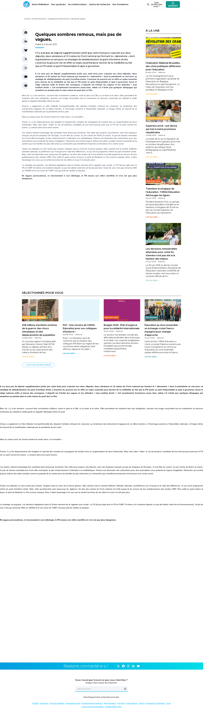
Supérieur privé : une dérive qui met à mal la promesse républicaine (161, 129)
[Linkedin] (133, 666)
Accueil (27, 19)
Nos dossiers (151, 317)
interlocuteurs (77, 4)
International (132, 703)
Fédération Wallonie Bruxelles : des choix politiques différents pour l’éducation (163, 66)
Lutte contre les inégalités (93, 707)
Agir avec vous (153, 181)
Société (35, 703)
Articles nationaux (39, 19)
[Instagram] (128, 666)
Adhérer (173, 6)
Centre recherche (99, 4)
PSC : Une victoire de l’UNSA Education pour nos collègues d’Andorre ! (80, 328)
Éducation (44, 703)
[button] (26, 32)
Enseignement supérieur (92, 703)
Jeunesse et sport (73, 703)
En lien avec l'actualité (157, 241)
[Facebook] (123, 666)
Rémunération (110, 703)
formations (120, 4)
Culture (142, 703)
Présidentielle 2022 (113, 707)
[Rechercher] (125, 689)
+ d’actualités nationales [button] (38, 365)
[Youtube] (138, 666)
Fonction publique (56, 703)
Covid (168, 703)
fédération (40, 4)
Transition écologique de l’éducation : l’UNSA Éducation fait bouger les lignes (163, 192)
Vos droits (121, 703)
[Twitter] (118, 666)
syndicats (58, 4)
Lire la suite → (153, 94)
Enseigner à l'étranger (155, 703)
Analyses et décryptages (158, 55)
